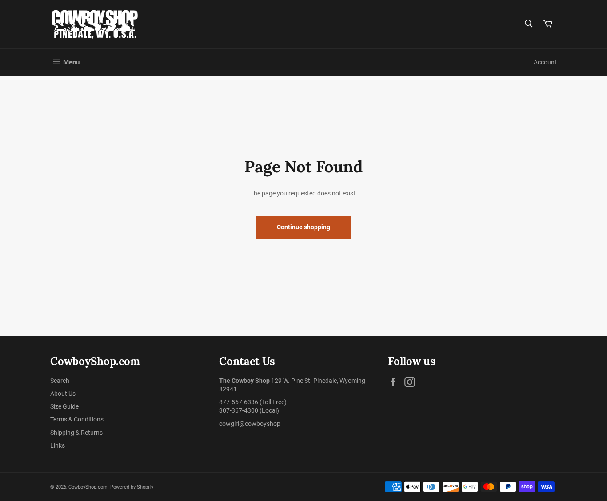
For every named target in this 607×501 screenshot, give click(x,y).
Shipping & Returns (76, 432)
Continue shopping (303, 227)
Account (545, 62)
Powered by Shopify (131, 487)
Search (59, 380)
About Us (63, 393)
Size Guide (64, 406)
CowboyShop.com (88, 487)
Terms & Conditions (77, 419)
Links (57, 445)
